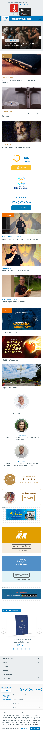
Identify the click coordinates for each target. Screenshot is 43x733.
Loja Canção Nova (11, 611)
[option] (21, 10)
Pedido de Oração (18, 699)
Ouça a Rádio (23, 546)
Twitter (26, 690)
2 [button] (17, 14)
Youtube (31, 690)
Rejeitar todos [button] (25, 728)
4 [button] (25, 14)
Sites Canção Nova (40, 19)
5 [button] (29, 14)
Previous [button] (8, 9)
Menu (36, 19)
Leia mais (35, 724)
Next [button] (35, 9)
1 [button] (13, 14)
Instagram (35, 690)
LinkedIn (40, 690)
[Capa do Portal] (22, 18)
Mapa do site (16, 703)
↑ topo (39, 682)
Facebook (21, 690)
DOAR (23, 168)
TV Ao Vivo (22, 575)
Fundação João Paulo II (19, 695)
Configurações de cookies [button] (10, 728)
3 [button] (21, 14)
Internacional (16, 707)
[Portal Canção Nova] (5, 18)
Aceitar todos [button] (35, 728)
